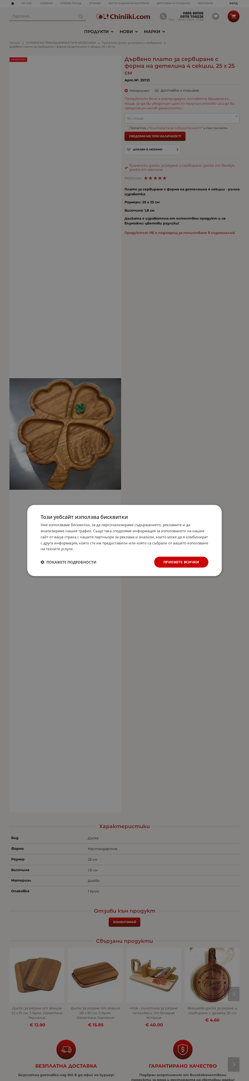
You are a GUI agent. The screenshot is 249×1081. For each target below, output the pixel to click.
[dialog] (124, 540)
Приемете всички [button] (181, 562)
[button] (68, 562)
